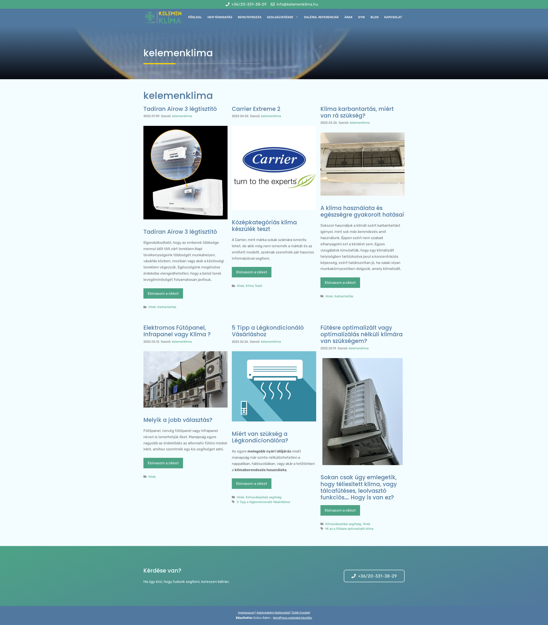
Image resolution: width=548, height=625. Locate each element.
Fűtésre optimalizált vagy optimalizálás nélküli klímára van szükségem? (361, 334)
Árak (348, 17)
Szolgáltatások (280, 17)
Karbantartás (166, 307)
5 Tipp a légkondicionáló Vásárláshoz (263, 502)
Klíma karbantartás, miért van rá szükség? (357, 112)
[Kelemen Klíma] (162, 17)
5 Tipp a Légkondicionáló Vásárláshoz (268, 331)
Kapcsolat (393, 17)
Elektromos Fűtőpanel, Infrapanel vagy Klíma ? (177, 331)
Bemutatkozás (249, 17)
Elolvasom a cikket (163, 293)
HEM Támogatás (219, 17)
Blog (375, 17)
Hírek (152, 307)
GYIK (361, 17)
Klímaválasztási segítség (263, 497)
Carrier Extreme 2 (256, 109)
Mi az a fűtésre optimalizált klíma (349, 529)
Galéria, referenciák (321, 17)
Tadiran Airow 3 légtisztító (180, 109)
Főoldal (195, 17)
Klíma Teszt (254, 286)
